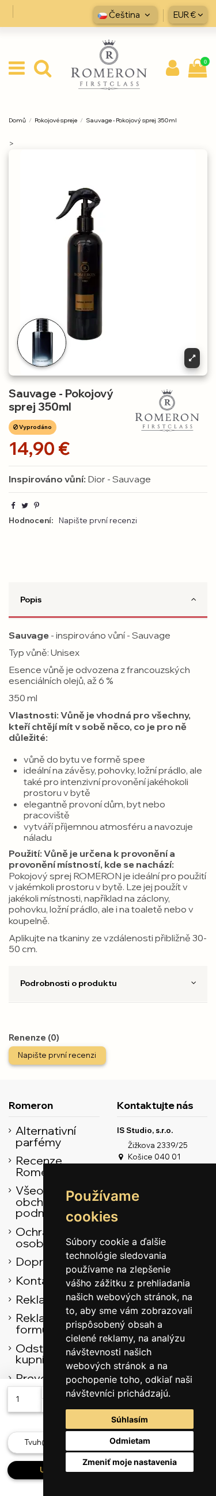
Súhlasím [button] (129, 1419)
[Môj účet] (172, 68)
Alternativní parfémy (46, 1136)
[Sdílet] (13, 505)
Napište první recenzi (98, 520)
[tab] (108, 600)
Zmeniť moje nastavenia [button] (129, 1462)
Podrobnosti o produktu (68, 983)
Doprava (39, 1261)
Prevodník (43, 1378)
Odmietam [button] (129, 1440)
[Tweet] (24, 505)
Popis (30, 599)
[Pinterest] (36, 505)
